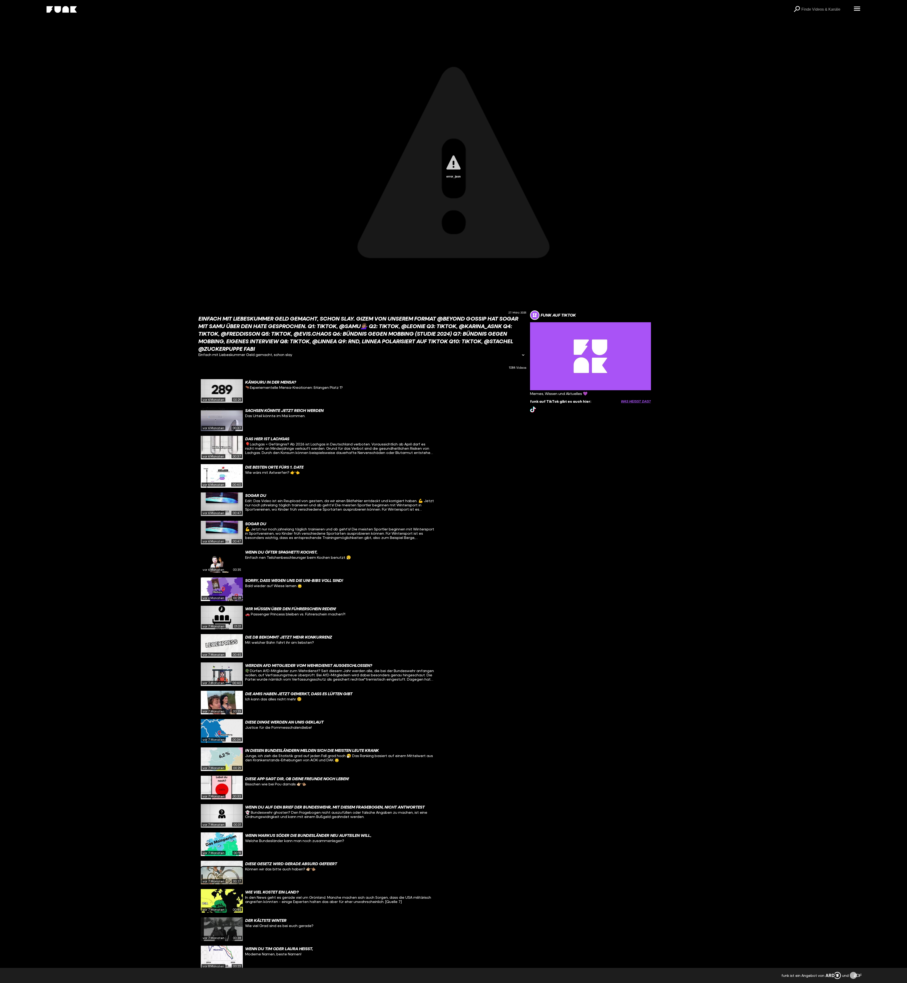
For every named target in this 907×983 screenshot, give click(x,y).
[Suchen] (796, 9)
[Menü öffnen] (857, 8)
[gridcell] (362, 391)
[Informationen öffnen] (523, 355)
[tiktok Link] (533, 409)
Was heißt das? (636, 401)
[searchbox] (825, 9)
